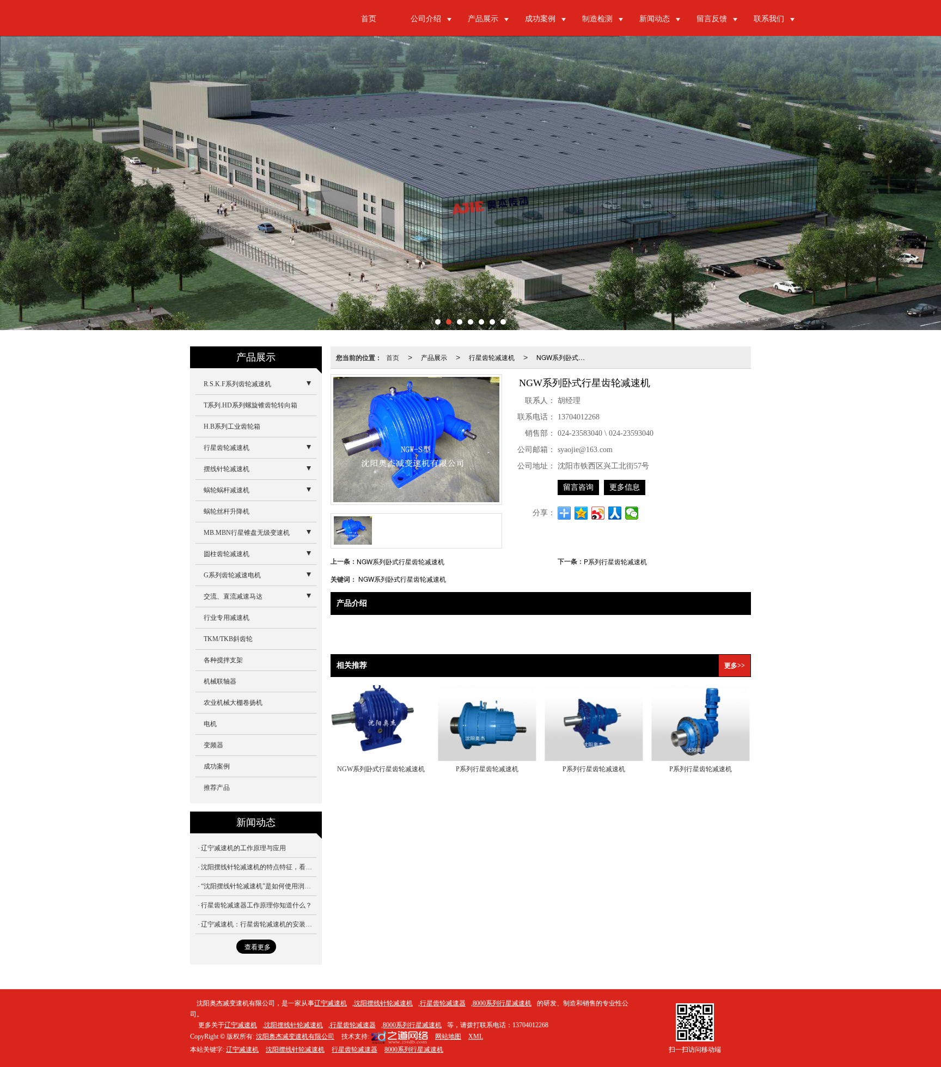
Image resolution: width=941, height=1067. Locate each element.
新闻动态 (654, 19)
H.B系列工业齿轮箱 (232, 426)
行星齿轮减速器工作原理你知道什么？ (256, 905)
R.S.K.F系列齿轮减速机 (237, 384)
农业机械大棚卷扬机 (233, 702)
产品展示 (483, 19)
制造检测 (597, 19)
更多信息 (624, 487)
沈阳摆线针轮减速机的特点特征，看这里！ (258, 867)
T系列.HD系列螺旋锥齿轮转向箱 (250, 405)
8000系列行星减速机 (502, 1003)
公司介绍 (426, 19)
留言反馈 (711, 19)
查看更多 (258, 947)
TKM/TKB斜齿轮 (228, 639)
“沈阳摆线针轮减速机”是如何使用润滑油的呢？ (258, 886)
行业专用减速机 (226, 617)
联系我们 (769, 19)
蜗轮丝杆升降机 (226, 511)
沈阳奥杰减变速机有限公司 (295, 1036)
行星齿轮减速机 (492, 357)
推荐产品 (217, 787)
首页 (368, 19)
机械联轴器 (220, 681)
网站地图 (448, 1036)
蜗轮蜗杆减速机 (226, 490)
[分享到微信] (632, 513)
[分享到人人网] (615, 513)
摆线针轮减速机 (226, 469)
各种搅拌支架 (223, 660)
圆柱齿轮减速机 (226, 554)
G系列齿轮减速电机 (232, 575)
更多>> (734, 665)
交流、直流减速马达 (233, 596)
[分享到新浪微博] (598, 513)
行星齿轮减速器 (443, 1003)
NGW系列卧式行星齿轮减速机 (565, 357)
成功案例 (540, 19)
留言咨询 (578, 487)
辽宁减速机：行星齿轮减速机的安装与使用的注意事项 (258, 924)
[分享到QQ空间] (581, 513)
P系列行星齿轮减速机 (615, 561)
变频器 (213, 745)
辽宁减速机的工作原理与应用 (243, 848)
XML (475, 1036)
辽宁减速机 (330, 1003)
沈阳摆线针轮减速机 (383, 1003)
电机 (210, 724)
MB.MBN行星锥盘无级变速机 (247, 532)
